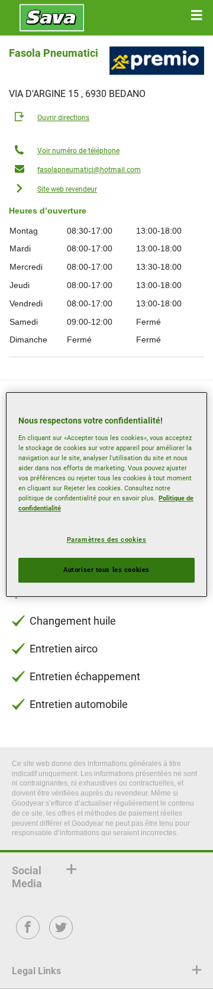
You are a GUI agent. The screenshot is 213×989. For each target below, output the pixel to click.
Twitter (61, 935)
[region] (106, 494)
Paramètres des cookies (107, 539)
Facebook (28, 935)
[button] (196, 15)
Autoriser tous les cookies (106, 569)
